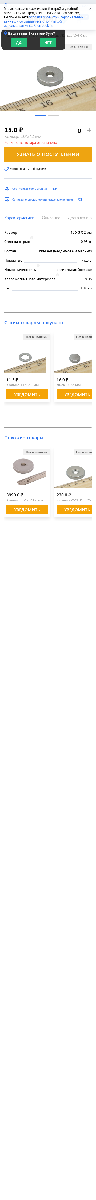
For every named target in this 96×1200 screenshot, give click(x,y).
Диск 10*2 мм (69, 384)
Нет (48, 42)
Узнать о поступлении (48, 154)
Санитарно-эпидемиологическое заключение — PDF (47, 199)
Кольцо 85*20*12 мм (24, 499)
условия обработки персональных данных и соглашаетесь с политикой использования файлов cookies (43, 21)
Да (19, 42)
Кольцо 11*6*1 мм (22, 384)
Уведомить (27, 394)
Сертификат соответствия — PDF (34, 188)
